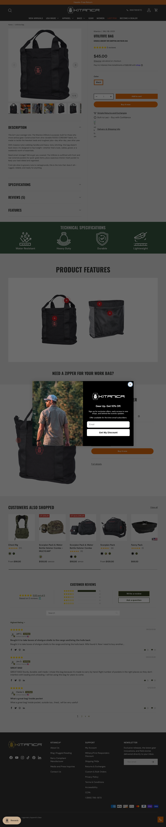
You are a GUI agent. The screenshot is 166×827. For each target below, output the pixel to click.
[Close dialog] (130, 384)
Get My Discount (108, 432)
